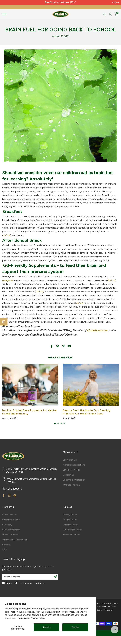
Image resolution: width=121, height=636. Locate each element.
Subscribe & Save (11, 519)
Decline (75, 627)
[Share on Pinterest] (63, 346)
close (6, 2)
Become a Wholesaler (74, 480)
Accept (46, 627)
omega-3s (7, 280)
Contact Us (68, 475)
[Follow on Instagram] (9, 495)
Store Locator (9, 514)
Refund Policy (70, 519)
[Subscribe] (55, 577)
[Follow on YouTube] (14, 495)
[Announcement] (60, 2)
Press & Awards (10, 534)
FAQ (4, 549)
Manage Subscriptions (74, 465)
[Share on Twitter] (57, 346)
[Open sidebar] (3, 321)
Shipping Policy (70, 524)
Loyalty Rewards (71, 470)
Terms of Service (71, 534)
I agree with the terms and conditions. (25, 583)
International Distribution (14, 539)
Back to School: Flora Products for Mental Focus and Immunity (29, 412)
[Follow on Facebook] (3, 495)
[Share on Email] (69, 346)
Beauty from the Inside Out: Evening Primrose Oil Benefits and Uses (86, 412)
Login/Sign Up (70, 459)
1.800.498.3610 (14, 489)
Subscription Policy (72, 529)
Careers (6, 544)
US (4, 235)
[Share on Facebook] (51, 346)
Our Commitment (11, 529)
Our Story (7, 524)
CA (8, 235)
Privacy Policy (37, 618)
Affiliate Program (71, 485)
